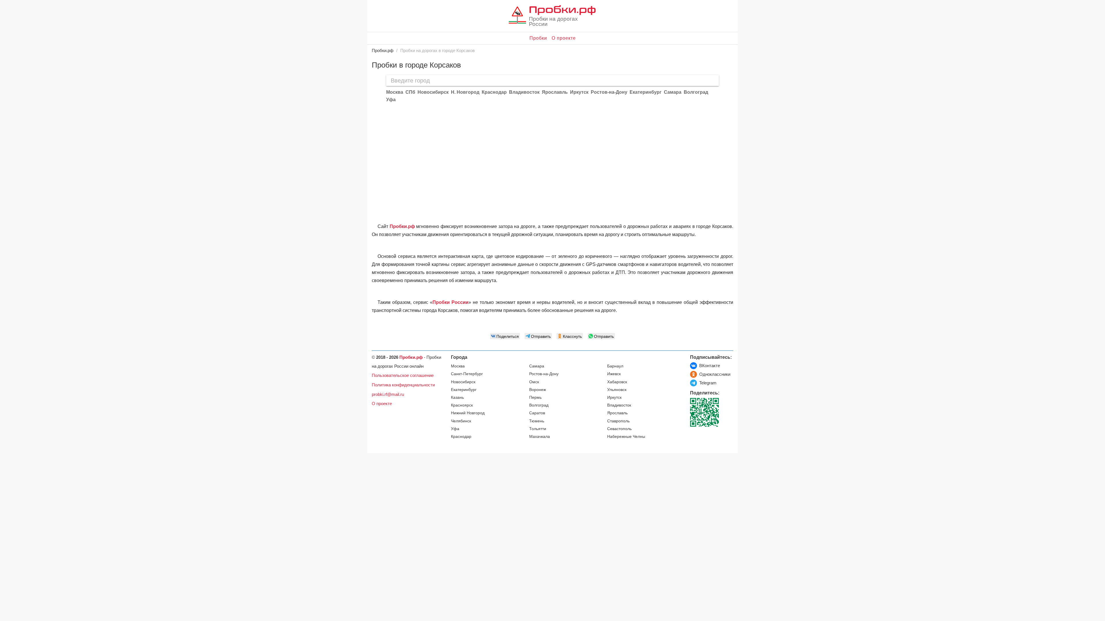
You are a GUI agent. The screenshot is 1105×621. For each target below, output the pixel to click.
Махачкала (539, 436)
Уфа (455, 429)
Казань (457, 397)
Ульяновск (616, 390)
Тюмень (536, 421)
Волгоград (538, 405)
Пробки (538, 38)
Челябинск (461, 421)
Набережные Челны (626, 436)
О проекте (564, 38)
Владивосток (619, 405)
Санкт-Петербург (467, 374)
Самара (536, 366)
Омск (534, 382)
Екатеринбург (464, 390)
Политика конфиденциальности (403, 384)
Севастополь (619, 429)
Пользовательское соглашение (403, 375)
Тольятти (537, 429)
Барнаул (615, 366)
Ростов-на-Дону (544, 374)
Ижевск (614, 374)
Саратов (537, 413)
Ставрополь (618, 421)
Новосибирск (463, 382)
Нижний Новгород (468, 413)
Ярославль (617, 413)
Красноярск (462, 405)
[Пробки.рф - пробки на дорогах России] (517, 16)
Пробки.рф (562, 9)
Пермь (535, 397)
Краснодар (461, 436)
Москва (458, 366)
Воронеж (537, 390)
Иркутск (614, 397)
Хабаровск (617, 382)
